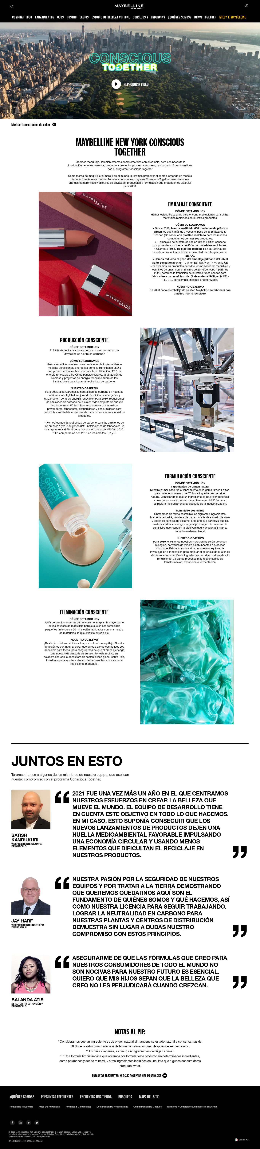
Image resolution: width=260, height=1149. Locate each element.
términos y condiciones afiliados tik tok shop (192, 1106)
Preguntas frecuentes (57, 1096)
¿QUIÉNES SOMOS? (22, 1096)
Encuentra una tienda (96, 1096)
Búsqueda (125, 1096)
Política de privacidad (21, 1106)
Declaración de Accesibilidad (112, 1106)
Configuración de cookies (147, 1106)
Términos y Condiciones (78, 1106)
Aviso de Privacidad (49, 1106)
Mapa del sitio (149, 1096)
